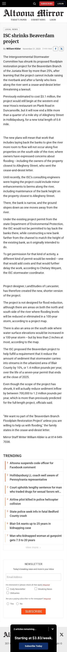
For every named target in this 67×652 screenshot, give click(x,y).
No (21, 604)
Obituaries (15, 593)
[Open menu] (4, 3)
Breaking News (45, 589)
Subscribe (47, 4)
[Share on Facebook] (55, 49)
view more (32, 547)
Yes (11, 604)
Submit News (38, 20)
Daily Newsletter (17, 589)
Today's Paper (19, 20)
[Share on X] (61, 49)
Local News (11, 29)
